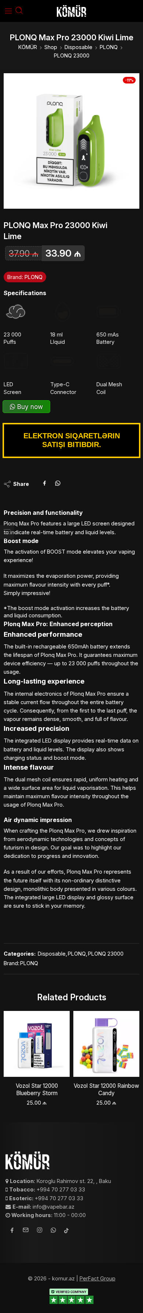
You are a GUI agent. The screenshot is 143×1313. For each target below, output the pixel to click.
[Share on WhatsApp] (58, 484)
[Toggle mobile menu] (8, 11)
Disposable (78, 47)
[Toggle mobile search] (19, 11)
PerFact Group (97, 1278)
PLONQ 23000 (71, 55)
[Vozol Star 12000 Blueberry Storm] (37, 1044)
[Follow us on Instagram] (39, 1231)
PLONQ (109, 47)
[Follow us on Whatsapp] (53, 1231)
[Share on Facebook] (44, 484)
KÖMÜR (27, 47)
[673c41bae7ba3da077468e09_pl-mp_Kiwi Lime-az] (71, 141)
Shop (50, 47)
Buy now (29, 406)
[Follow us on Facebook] (12, 1231)
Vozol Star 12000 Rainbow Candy (106, 1089)
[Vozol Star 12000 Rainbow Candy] (106, 1044)
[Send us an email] (25, 1231)
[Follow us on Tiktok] (66, 1231)
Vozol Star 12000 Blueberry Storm (37, 1089)
